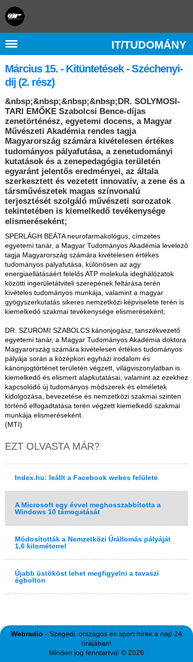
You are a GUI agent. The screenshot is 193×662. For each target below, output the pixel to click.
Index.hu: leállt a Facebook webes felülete (86, 477)
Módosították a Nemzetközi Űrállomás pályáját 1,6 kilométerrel (93, 542)
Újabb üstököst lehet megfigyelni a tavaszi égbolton (87, 576)
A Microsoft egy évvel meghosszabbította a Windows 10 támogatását (88, 508)
